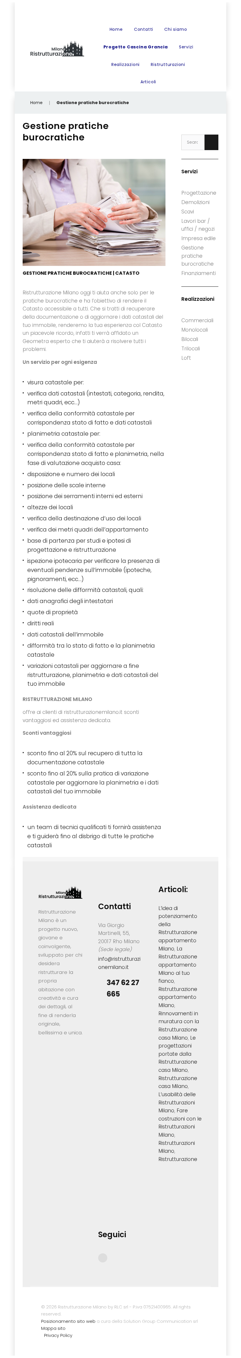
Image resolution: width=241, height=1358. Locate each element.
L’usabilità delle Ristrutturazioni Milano (177, 1102)
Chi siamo (175, 29)
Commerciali (197, 320)
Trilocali (190, 348)
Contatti (143, 29)
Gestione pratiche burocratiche (197, 255)
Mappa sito (53, 1328)
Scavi (187, 211)
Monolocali (194, 329)
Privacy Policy (58, 1335)
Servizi (186, 47)
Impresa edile (198, 238)
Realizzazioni (125, 64)
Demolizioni (195, 202)
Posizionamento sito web (68, 1321)
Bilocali (189, 339)
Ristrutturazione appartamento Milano (177, 997)
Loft (186, 357)
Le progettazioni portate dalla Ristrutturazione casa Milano (177, 1054)
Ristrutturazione (177, 1159)
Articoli (148, 82)
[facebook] (102, 1257)
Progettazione (198, 192)
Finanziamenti (198, 273)
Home (116, 29)
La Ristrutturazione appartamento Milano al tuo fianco (177, 965)
